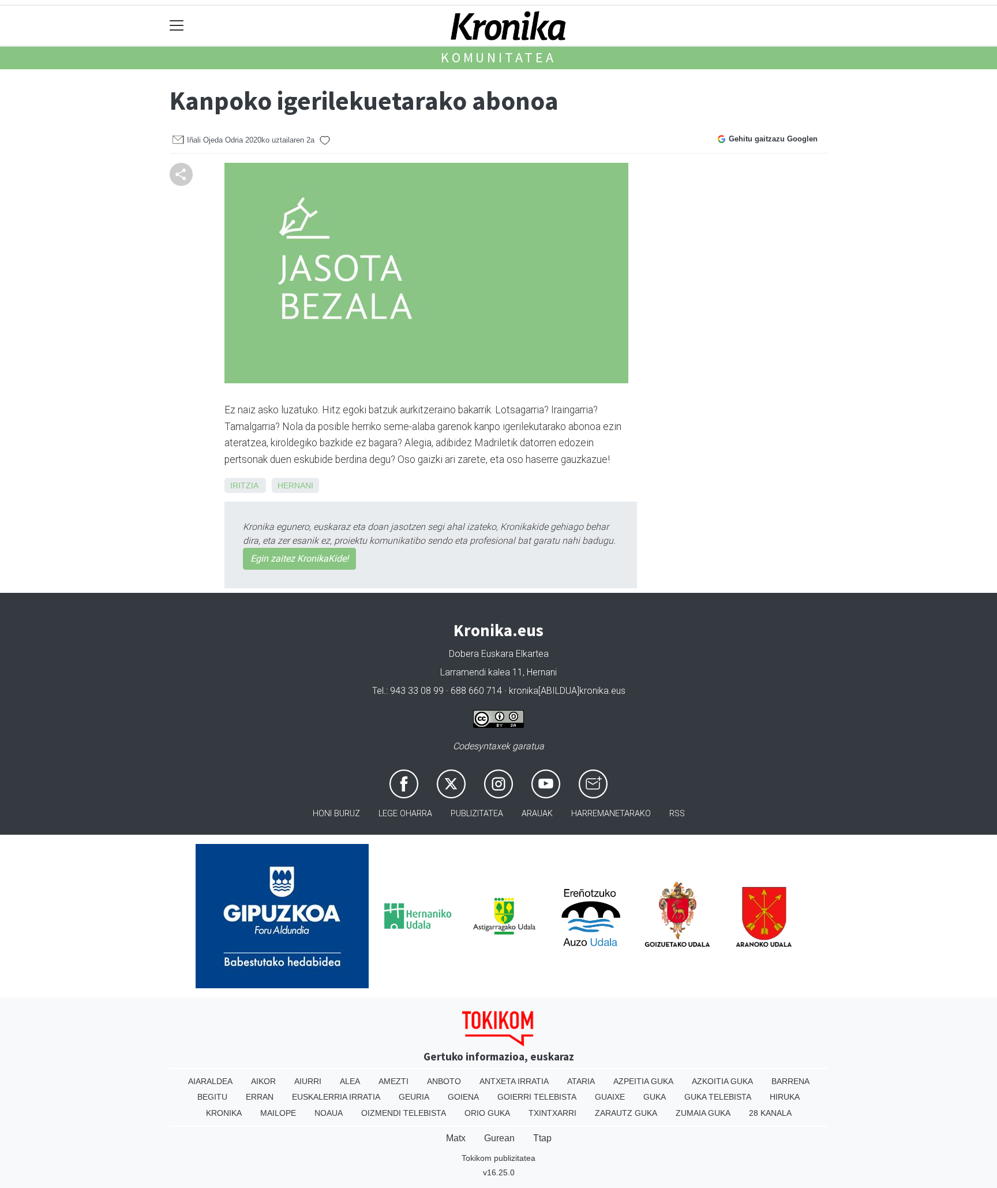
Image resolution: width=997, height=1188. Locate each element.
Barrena (790, 1081)
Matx (456, 1138)
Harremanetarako (611, 814)
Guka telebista (717, 1096)
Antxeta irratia (514, 1081)
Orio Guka (487, 1113)
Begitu (212, 1096)
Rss (677, 814)
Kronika (224, 1113)
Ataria (581, 1081)
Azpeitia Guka (643, 1081)
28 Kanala (770, 1113)
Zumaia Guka (703, 1113)
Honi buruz (336, 814)
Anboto (444, 1081)
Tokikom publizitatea (498, 1158)
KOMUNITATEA (498, 57)
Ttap (542, 1138)
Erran (259, 1096)
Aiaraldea (210, 1081)
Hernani (295, 485)
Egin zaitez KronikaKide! (299, 558)
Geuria (414, 1096)
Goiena (463, 1096)
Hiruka (785, 1096)
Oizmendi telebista (403, 1113)
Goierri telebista (536, 1096)
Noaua (328, 1113)
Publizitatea (477, 814)
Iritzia (244, 485)
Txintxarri (552, 1113)
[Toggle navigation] (176, 26)
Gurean (499, 1138)
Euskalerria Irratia (336, 1096)
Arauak (537, 814)
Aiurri (307, 1081)
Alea (350, 1081)
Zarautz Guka (626, 1113)
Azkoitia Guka (722, 1081)
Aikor (263, 1081)
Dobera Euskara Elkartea (499, 653)
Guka (654, 1096)
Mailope (278, 1113)
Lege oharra (405, 814)
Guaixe (610, 1096)
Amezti (393, 1081)
